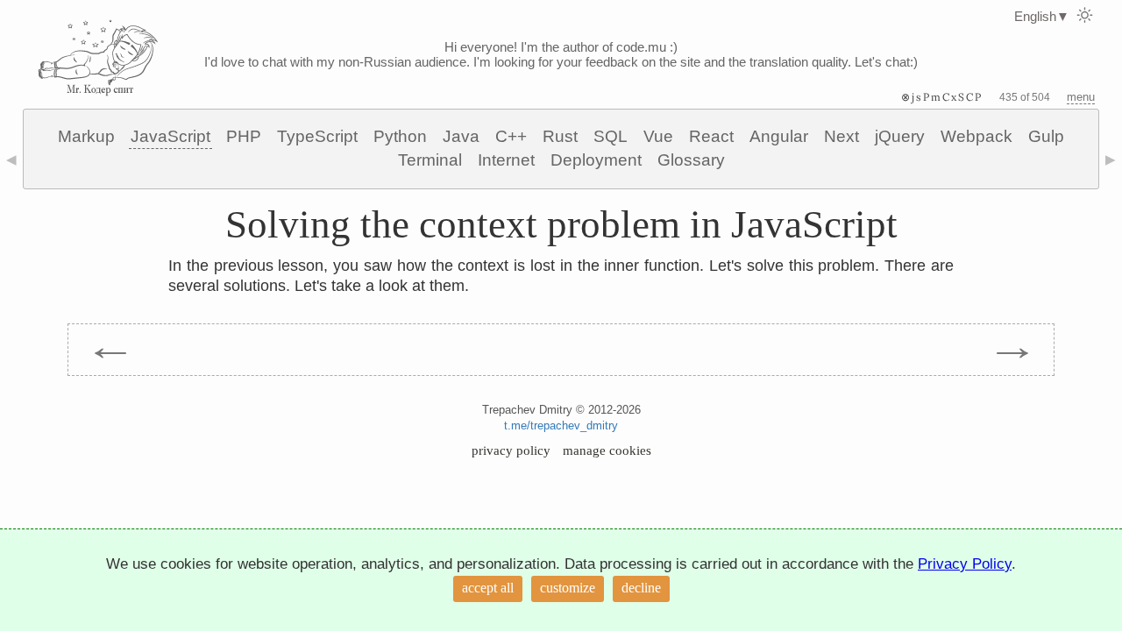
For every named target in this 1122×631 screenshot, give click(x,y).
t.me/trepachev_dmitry (561, 425)
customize (567, 587)
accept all (488, 587)
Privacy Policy (965, 564)
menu (1081, 96)
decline (641, 587)
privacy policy (511, 450)
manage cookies (607, 450)
